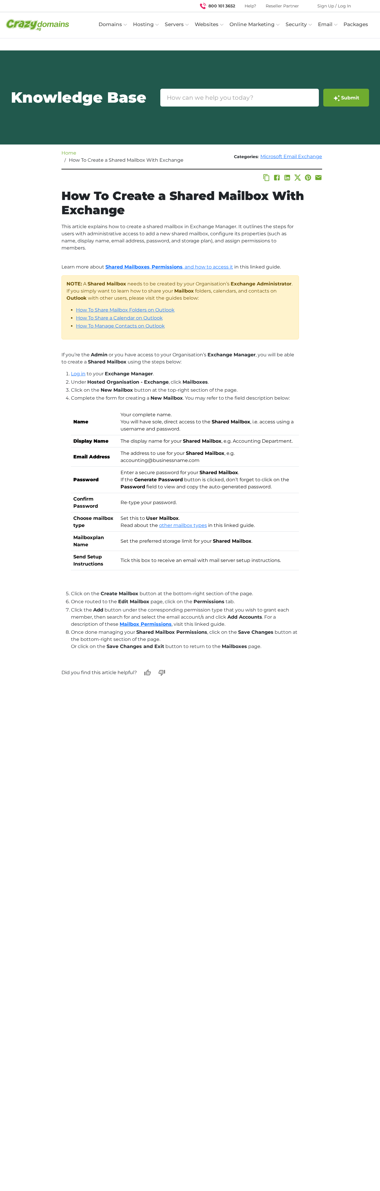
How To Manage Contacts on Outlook (120, 326)
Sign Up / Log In (334, 6)
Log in (78, 374)
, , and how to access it (169, 267)
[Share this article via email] (318, 177)
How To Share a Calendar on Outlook (119, 318)
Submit (350, 98)
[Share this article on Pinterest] (308, 177)
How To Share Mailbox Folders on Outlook (125, 310)
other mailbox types (183, 525)
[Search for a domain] (364, 5)
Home (68, 153)
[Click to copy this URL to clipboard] (266, 177)
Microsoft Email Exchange (291, 156)
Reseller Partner (282, 6)
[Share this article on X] (297, 177)
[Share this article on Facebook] (277, 177)
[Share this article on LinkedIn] (287, 177)
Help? (250, 6)
